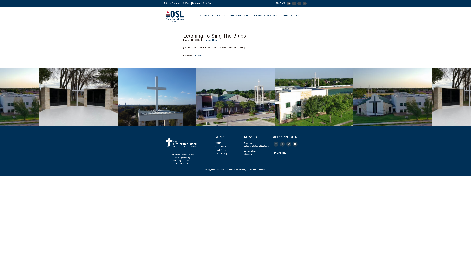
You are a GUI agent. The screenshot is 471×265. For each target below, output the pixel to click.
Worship (219, 143)
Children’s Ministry (223, 146)
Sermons (198, 55)
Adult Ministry (221, 153)
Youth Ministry (221, 150)
